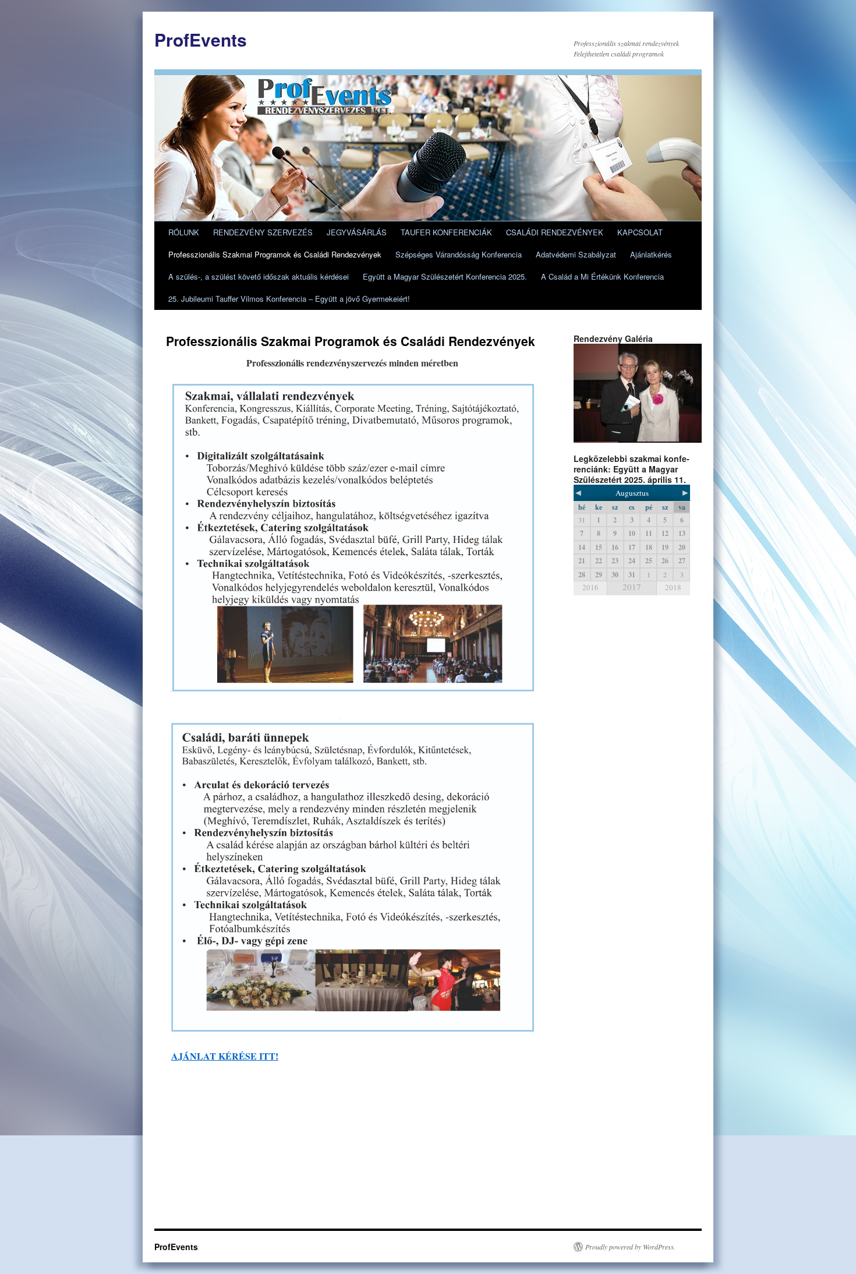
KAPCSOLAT (640, 232)
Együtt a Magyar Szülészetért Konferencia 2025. (445, 276)
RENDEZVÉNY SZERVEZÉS (263, 232)
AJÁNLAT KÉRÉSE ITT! (224, 1056)
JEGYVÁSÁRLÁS (357, 232)
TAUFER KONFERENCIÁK (446, 232)
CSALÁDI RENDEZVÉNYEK (554, 232)
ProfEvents (200, 39)
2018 (673, 587)
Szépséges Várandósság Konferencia (458, 254)
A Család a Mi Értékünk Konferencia (602, 276)
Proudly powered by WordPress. (630, 1246)
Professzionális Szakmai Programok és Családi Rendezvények (274, 254)
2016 (590, 587)
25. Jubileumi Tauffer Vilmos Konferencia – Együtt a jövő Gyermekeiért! (289, 298)
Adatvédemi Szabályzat (576, 254)
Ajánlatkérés (651, 254)
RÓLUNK (183, 232)
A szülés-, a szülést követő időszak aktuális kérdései (258, 276)
